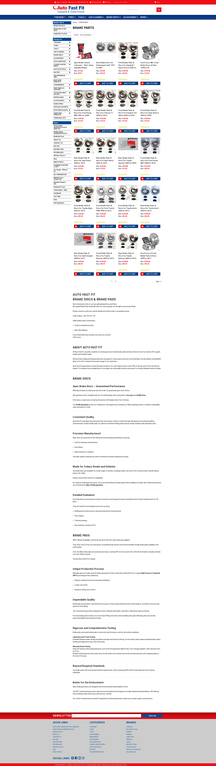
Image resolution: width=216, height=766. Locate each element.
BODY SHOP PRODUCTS (58, 80)
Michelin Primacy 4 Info (60, 183)
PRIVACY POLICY (59, 155)
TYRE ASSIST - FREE (60, 190)
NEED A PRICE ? (59, 162)
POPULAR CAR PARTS (61, 107)
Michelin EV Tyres (59, 187)
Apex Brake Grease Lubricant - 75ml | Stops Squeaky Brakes (84, 65)
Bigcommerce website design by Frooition (115, 765)
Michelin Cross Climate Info (59, 178)
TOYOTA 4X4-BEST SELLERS (60, 93)
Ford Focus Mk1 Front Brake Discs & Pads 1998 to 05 (150, 65)
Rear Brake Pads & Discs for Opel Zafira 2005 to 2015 (104, 160)
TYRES (71, 17)
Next (158, 281)
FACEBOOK (57, 193)
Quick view (83, 51)
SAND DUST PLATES (60, 33)
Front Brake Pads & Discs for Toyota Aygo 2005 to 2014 (83, 208)
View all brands (131, 752)
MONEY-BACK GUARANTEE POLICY (60, 132)
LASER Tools (130, 737)
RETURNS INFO (59, 152)
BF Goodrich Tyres (132, 729)
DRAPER (129, 732)
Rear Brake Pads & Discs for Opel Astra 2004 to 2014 (82, 160)
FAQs (55, 199)
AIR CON (56, 146)
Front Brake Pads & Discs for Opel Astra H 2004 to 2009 (150, 112)
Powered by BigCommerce (93, 765)
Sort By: (76, 35)
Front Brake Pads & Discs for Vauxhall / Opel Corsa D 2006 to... (127, 65)
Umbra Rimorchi (131, 747)
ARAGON (129, 734)
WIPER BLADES (59, 97)
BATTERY (57, 72)
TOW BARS (59, 17)
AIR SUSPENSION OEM (59, 76)
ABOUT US (57, 140)
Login (58, 2)
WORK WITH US (59, 136)
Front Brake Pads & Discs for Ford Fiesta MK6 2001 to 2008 (82, 112)
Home (75, 22)
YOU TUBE (57, 196)
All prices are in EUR (119, 2)
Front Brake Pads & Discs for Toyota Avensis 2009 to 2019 (105, 255)
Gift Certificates (96, 2)
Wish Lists (108, 2)
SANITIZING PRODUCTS (58, 113)
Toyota (128, 742)
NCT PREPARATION (60, 174)
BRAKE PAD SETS (59, 26)
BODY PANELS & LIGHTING (59, 88)
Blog (55, 159)
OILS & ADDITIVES (60, 61)
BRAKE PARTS (112, 17)
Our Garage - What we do (61, 170)
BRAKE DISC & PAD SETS (60, 29)
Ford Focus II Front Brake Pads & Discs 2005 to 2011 (149, 255)
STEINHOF (129, 727)
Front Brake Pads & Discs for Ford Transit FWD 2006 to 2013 (105, 208)
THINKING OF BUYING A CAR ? (61, 165)
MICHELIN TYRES (131, 744)
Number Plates (58, 104)
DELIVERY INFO (59, 149)
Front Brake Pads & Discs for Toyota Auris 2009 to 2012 (127, 208)
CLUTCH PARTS (59, 100)
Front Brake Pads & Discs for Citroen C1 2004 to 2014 (104, 112)
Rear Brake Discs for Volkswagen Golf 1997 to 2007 (105, 65)
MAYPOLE (129, 739)
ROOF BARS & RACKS (61, 110)
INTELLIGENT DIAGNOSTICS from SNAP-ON (60, 127)
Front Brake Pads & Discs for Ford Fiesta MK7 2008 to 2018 (149, 160)
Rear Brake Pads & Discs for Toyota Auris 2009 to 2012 (150, 208)
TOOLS (81, 17)
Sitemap (69, 765)
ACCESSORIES (130, 17)
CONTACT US (58, 143)
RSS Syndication (59, 203)
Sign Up (64, 2)
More (143, 17)
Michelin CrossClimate (133, 749)
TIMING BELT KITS (60, 118)
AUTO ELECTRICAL (60, 69)
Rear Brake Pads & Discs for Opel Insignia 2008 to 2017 (83, 255)
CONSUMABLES (59, 85)
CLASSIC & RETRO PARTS (60, 65)
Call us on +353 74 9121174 (79, 2)
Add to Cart (85, 83)
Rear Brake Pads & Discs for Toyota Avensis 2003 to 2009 (127, 160)
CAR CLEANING (96, 17)
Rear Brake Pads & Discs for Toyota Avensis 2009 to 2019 (127, 255)
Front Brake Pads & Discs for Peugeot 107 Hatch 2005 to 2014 (127, 112)
